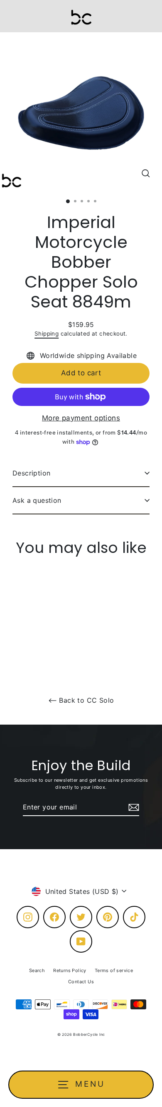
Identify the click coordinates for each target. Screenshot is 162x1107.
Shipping (46, 333)
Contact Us (81, 982)
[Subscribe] (132, 807)
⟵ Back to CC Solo (81, 700)
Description (31, 473)
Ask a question (36, 500)
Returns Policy (69, 970)
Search (37, 970)
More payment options (81, 418)
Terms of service (114, 970)
